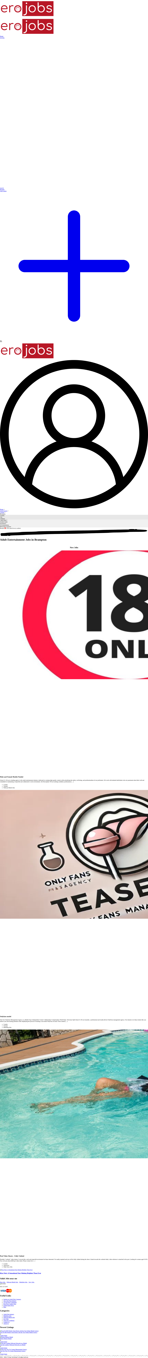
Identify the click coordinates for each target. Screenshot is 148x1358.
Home (1, 36)
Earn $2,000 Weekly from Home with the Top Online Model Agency (18, 1332)
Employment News (8, 1305)
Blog (4, 1307)
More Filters (4, 520)
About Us (6, 1323)
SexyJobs (6, 1319)
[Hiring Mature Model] (6, 1337)
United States (3, 1335)
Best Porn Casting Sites (9, 1304)
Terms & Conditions (8, 1320)
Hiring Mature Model (6, 1338)
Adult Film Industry (8, 1314)
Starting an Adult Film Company (12, 1299)
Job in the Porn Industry (9, 1301)
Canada (2, 512)
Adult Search (3, 511)
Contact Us (6, 1322)
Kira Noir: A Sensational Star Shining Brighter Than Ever (20, 1273)
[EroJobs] (27, 17)
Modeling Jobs (7, 1316)
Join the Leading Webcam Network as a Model (12, 1345)
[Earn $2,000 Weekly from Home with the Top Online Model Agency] (19, 1331)
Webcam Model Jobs (9, 1317)
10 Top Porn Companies (10, 1302)
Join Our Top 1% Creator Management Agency (13, 1351)
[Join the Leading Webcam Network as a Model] (13, 1343)
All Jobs (2, 38)
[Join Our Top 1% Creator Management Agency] (13, 1349)
